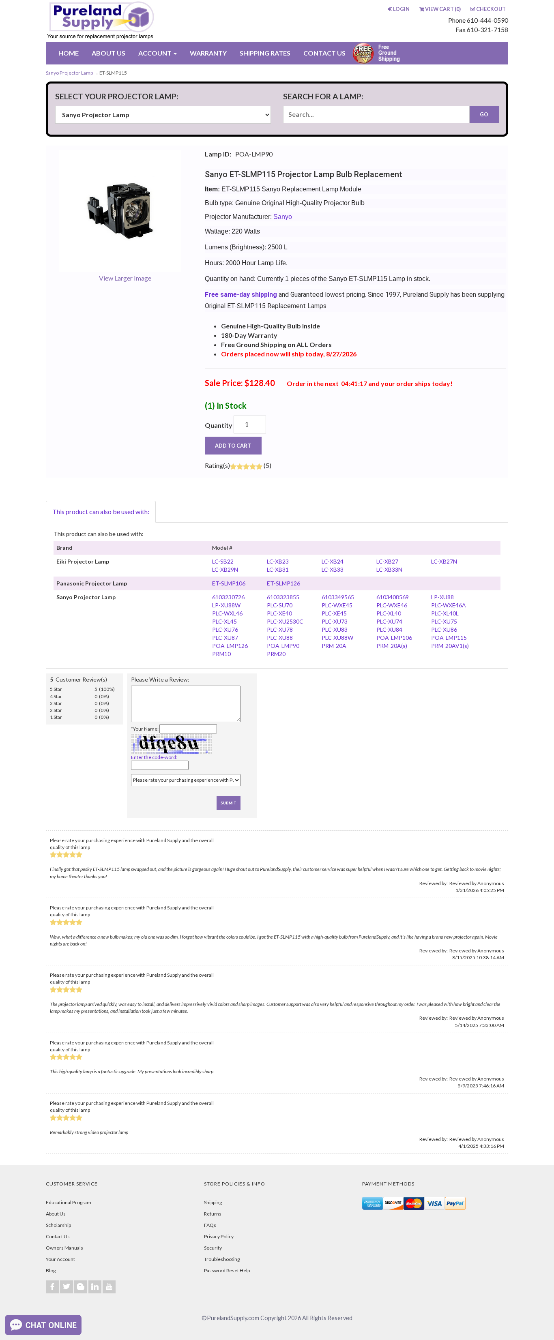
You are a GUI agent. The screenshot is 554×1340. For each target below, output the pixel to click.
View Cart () (443, 9)
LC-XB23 (278, 561)
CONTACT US (324, 53)
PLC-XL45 (224, 621)
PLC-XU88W (337, 637)
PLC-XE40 (279, 613)
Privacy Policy (219, 1236)
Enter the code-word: (154, 757)
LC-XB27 (387, 561)
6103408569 (392, 597)
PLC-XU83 (335, 629)
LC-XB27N (444, 561)
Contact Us (58, 1236)
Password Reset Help (227, 1270)
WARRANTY (208, 53)
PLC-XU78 (280, 629)
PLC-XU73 (335, 621)
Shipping (213, 1202)
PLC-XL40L (445, 613)
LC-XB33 (333, 569)
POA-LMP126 (230, 645)
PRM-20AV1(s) (450, 645)
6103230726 (228, 597)
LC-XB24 (333, 561)
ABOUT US (108, 53)
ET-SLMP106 (228, 583)
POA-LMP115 (449, 637)
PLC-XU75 (444, 621)
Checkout (491, 9)
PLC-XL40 (388, 613)
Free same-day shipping (241, 294)
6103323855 (283, 597)
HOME (68, 53)
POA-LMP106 (394, 637)
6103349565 (338, 597)
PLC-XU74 (389, 621)
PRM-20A (334, 645)
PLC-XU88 (280, 637)
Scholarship (58, 1225)
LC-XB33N (389, 569)
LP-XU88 (442, 597)
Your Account (60, 1259)
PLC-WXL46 (227, 613)
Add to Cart (233, 445)
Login (401, 9)
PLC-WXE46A (448, 605)
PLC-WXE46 (391, 605)
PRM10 (221, 653)
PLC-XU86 (444, 629)
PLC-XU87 (225, 637)
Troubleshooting (222, 1259)
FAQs (210, 1225)
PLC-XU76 (225, 629)
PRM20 (276, 653)
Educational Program (68, 1202)
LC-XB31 (278, 569)
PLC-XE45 (334, 613)
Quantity (218, 425)
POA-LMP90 (283, 645)
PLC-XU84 (389, 629)
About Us (56, 1214)
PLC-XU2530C (285, 621)
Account (155, 53)
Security (213, 1248)
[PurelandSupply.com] (139, 21)
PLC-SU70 (279, 605)
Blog (51, 1270)
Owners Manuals (64, 1248)
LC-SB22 (223, 561)
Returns (212, 1214)
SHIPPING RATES (265, 53)
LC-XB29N (225, 569)
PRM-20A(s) (391, 645)
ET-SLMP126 (283, 583)
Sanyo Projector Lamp (69, 73)
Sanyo (282, 216)
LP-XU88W (226, 605)
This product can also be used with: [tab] (100, 511)
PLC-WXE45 (337, 605)
